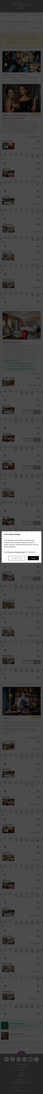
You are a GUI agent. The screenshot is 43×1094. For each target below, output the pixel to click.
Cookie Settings (17, 558)
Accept (33, 558)
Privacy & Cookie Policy (16, 552)
